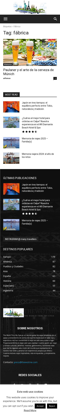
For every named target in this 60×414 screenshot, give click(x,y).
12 (55, 78)
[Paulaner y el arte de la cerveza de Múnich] (30, 52)
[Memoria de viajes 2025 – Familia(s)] (11, 142)
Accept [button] (40, 406)
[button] (5, 19)
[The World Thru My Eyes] (30, 7)
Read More (30, 410)
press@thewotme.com (25, 362)
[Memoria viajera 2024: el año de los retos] (11, 158)
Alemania (8, 64)
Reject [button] (52, 406)
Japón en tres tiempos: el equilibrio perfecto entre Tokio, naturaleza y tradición (37, 105)
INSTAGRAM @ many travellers (20, 239)
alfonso (6, 78)
